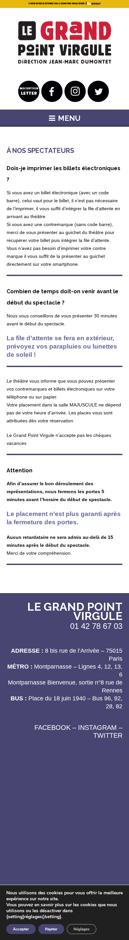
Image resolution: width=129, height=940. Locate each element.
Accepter (21, 929)
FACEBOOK (52, 727)
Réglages (81, 929)
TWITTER (107, 735)
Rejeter (51, 929)
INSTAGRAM (97, 727)
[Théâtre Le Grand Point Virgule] (64, 42)
